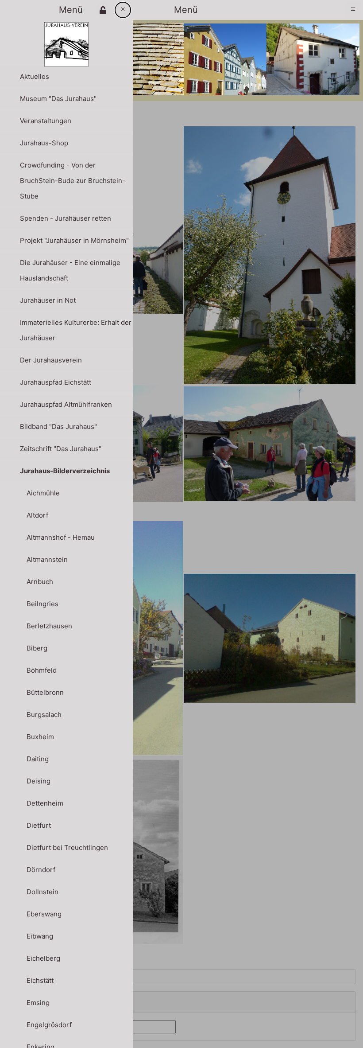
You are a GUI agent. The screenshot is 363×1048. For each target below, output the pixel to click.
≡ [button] (353, 9)
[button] (103, 10)
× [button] (122, 9)
